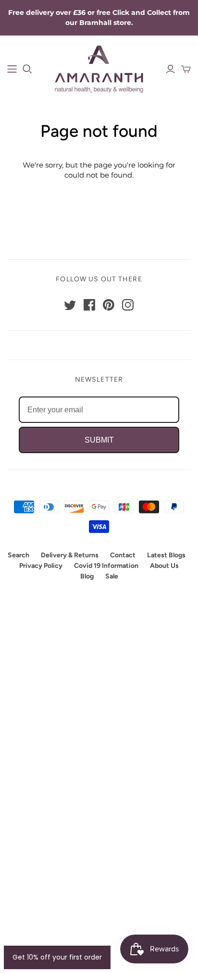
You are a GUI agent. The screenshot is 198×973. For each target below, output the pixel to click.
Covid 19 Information (106, 566)
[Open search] (27, 69)
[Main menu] (12, 69)
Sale (111, 576)
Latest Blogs (166, 555)
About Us (164, 566)
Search (18, 555)
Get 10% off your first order (57, 957)
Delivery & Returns (70, 555)
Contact (123, 555)
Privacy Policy (40, 566)
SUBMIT (99, 440)
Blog (87, 576)
